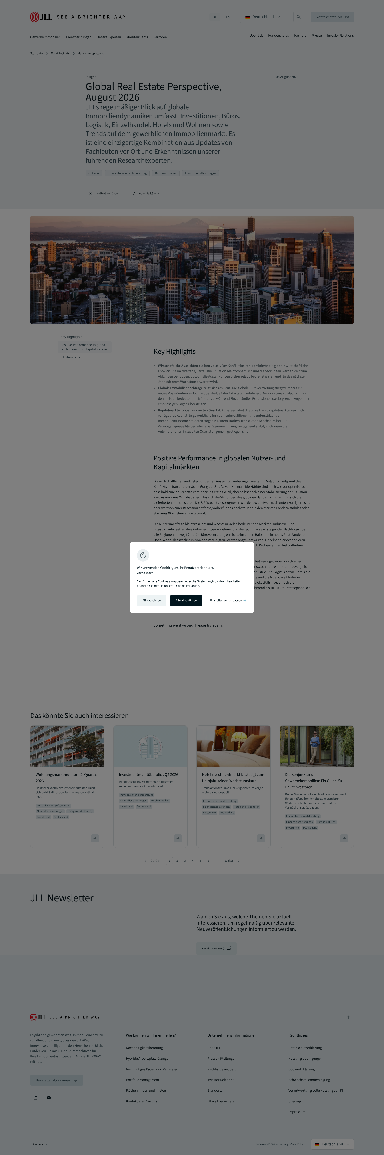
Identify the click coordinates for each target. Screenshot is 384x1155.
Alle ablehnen (151, 600)
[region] (192, 577)
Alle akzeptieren (186, 600)
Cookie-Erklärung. (188, 586)
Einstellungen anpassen (228, 600)
